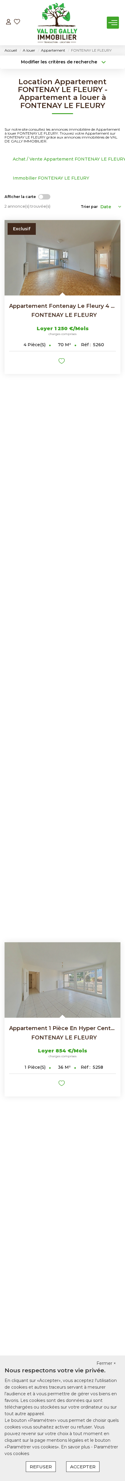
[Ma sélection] (17, 22)
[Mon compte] (8, 22)
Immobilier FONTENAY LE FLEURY (51, 178)
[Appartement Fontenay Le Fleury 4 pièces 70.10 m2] (62, 257)
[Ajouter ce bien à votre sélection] (62, 362)
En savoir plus (76, 1447)
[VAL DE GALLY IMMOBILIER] (56, 22)
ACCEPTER (83, 1467)
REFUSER (41, 1467)
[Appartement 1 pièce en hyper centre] (62, 980)
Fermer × (106, 1363)
